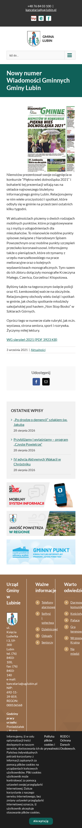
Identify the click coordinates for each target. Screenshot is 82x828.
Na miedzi (72, 651)
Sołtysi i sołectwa (44, 618)
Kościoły (72, 613)
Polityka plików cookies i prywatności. (52, 742)
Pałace (72, 620)
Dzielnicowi (44, 629)
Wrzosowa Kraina (72, 640)
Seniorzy (44, 642)
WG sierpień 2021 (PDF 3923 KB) (32, 339)
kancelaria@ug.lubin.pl (41, 10)
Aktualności (38, 350)
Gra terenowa (72, 629)
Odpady (44, 636)
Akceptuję (41, 821)
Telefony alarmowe (44, 604)
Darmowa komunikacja (72, 604)
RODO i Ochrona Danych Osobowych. (67, 742)
